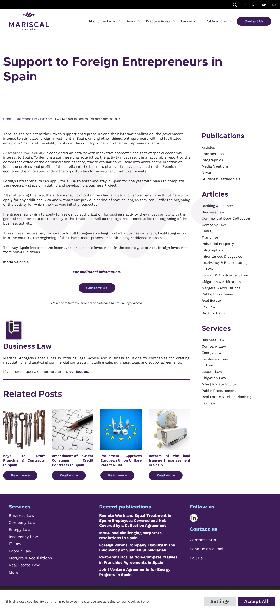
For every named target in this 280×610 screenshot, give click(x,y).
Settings (220, 601)
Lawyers (188, 21)
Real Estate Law (24, 565)
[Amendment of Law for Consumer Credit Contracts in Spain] (72, 448)
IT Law (15, 543)
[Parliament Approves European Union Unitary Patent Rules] (121, 448)
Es (274, 5)
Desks (130, 21)
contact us (78, 371)
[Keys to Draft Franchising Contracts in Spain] (24, 448)
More (13, 572)
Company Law (22, 522)
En (264, 5)
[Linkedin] (197, 518)
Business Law (27, 346)
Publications (216, 21)
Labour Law (20, 551)
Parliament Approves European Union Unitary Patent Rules (121, 460)
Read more (20, 475)
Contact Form (203, 539)
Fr (244, 5)
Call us (196, 558)
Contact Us (254, 21)
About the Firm (102, 21)
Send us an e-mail (207, 548)
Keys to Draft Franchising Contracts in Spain (24, 460)
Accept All (256, 601)
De (254, 5)
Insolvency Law (23, 536)
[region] (140, 600)
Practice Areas (158, 21)
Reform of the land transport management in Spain (169, 460)
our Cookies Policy (136, 601)
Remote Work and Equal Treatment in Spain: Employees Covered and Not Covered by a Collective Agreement (135, 520)
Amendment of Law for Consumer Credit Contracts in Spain (72, 460)
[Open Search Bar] (235, 4)
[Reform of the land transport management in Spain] (169, 448)
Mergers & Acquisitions (30, 558)
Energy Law (20, 529)
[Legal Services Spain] (29, 19)
